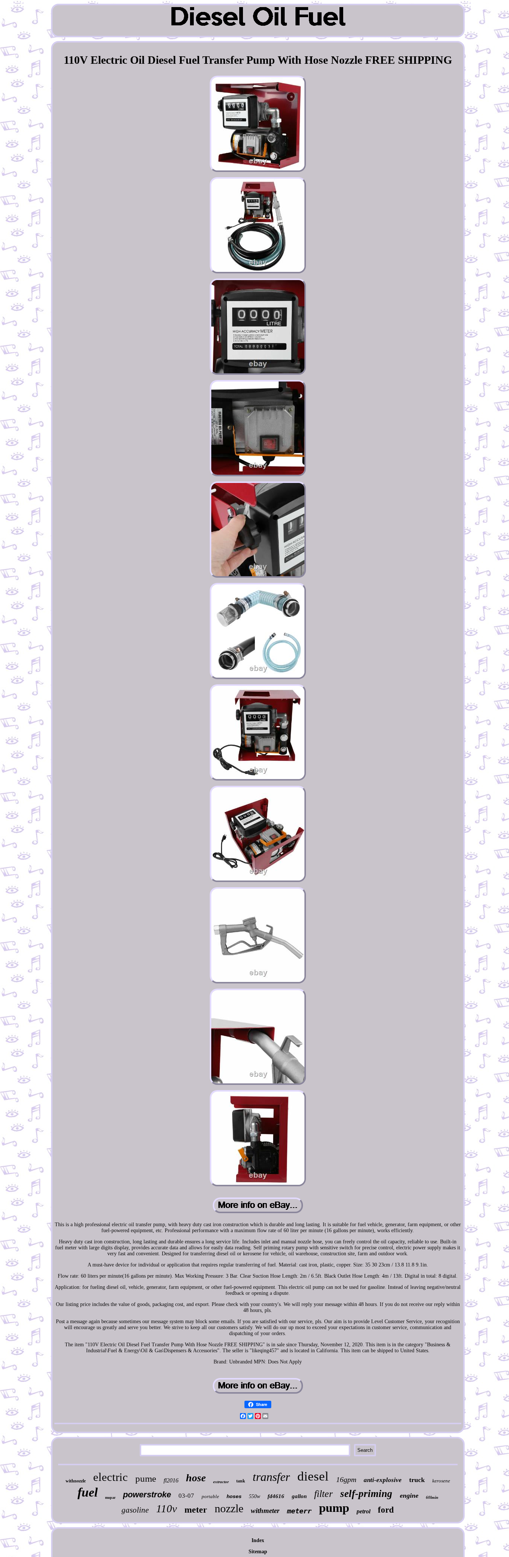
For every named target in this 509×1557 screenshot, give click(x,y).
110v (166, 1508)
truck (417, 1480)
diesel (313, 1476)
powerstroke (147, 1494)
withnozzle (76, 1481)
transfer (271, 1477)
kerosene (441, 1481)
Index (258, 1540)
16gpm (346, 1479)
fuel (88, 1492)
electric (110, 1477)
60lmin (432, 1497)
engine (409, 1495)
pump (334, 1507)
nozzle (229, 1508)
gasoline (135, 1510)
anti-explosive (383, 1480)
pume (145, 1478)
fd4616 (276, 1496)
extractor (221, 1481)
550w (254, 1496)
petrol (363, 1511)
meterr (299, 1511)
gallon (299, 1496)
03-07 (186, 1495)
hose (196, 1478)
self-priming (366, 1493)
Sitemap (258, 1551)
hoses (234, 1497)
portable (210, 1496)
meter (195, 1509)
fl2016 (171, 1480)
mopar (110, 1497)
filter (323, 1493)
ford (386, 1509)
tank (240, 1481)
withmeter (265, 1510)
